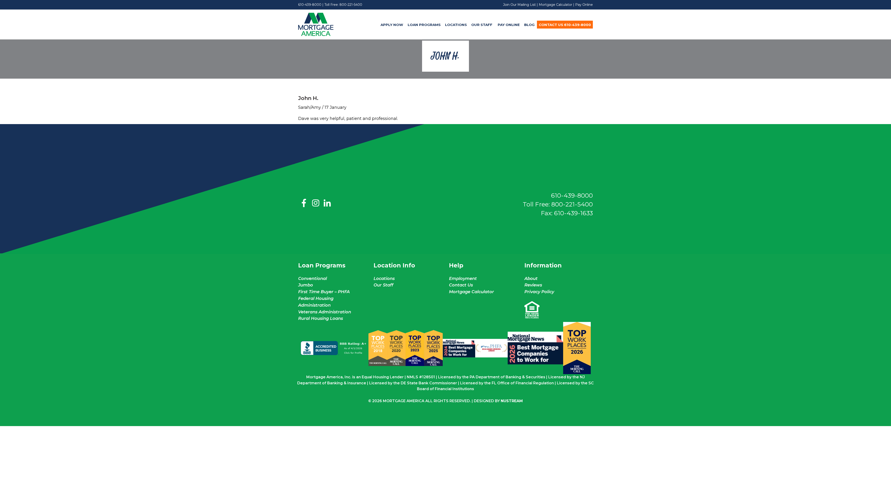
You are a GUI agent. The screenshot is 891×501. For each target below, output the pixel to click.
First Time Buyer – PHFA (324, 291)
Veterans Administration (324, 312)
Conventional (312, 278)
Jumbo (305, 285)
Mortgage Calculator (555, 5)
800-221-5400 (350, 5)
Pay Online (584, 5)
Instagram (315, 203)
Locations (456, 24)
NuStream (512, 401)
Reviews (533, 285)
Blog (529, 24)
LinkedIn (327, 203)
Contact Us (461, 285)
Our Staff (482, 24)
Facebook (304, 203)
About (531, 278)
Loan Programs (424, 24)
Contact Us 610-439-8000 (565, 24)
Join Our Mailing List (519, 5)
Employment (463, 278)
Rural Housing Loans (320, 318)
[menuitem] (391, 24)
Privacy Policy (539, 291)
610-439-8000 (309, 5)
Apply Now (392, 24)
